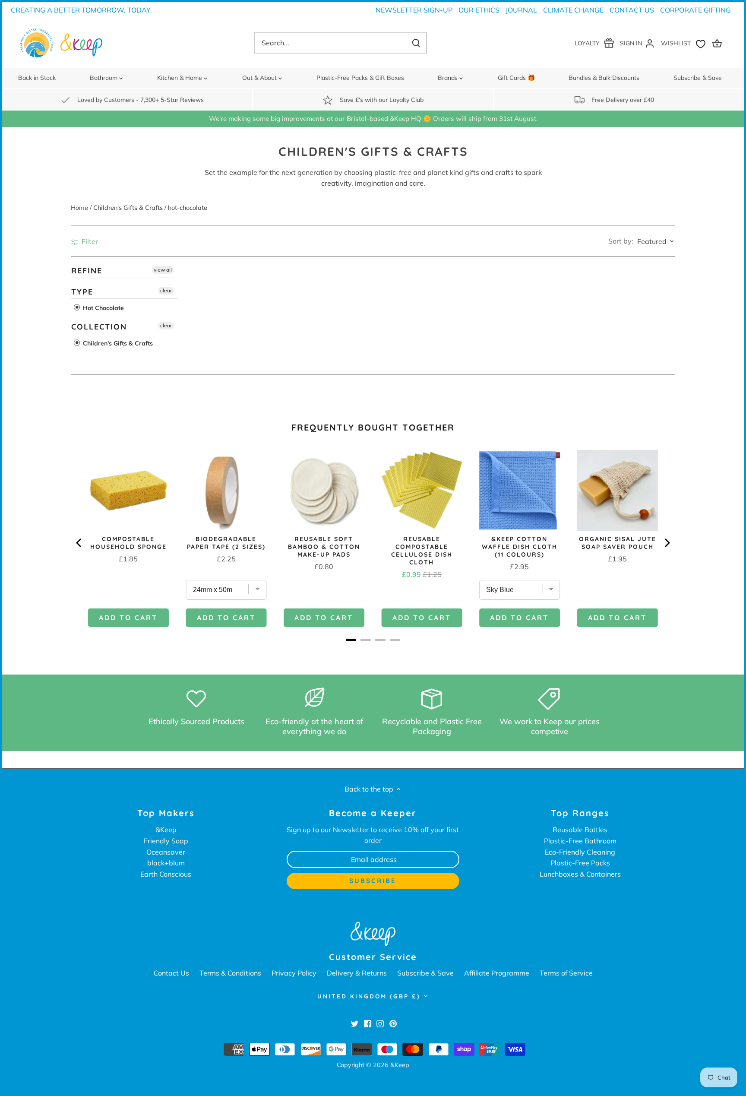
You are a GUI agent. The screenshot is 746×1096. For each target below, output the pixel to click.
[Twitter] (354, 1023)
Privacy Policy (294, 973)
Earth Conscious (165, 874)
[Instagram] (380, 1023)
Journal (521, 10)
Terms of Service (566, 973)
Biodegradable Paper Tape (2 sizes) (226, 543)
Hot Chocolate (102, 308)
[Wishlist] (685, 43)
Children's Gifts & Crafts (117, 343)
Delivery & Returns (357, 973)
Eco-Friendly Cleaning (580, 852)
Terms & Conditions (230, 973)
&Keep (166, 829)
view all (163, 269)
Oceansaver (165, 852)
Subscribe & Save (425, 973)
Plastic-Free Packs (580, 862)
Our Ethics (478, 10)
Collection (99, 327)
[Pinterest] (393, 1023)
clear (166, 290)
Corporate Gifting (695, 10)
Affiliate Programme (496, 973)
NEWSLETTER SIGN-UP (414, 10)
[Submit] (416, 43)
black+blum (166, 862)
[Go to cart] (718, 43)
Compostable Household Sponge (128, 543)
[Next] (666, 542)
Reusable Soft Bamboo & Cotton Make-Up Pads (324, 546)
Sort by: (620, 241)
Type (82, 291)
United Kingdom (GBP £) (368, 996)
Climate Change (573, 10)
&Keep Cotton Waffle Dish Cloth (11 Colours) (519, 546)
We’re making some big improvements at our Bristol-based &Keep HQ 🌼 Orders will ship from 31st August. (373, 118)
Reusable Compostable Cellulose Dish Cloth (421, 550)
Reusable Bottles (580, 829)
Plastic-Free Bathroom (580, 840)
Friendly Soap (166, 840)
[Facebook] (367, 1023)
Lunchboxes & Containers (580, 874)
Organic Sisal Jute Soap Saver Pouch (617, 543)
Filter (89, 241)
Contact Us (632, 10)
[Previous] (79, 542)
